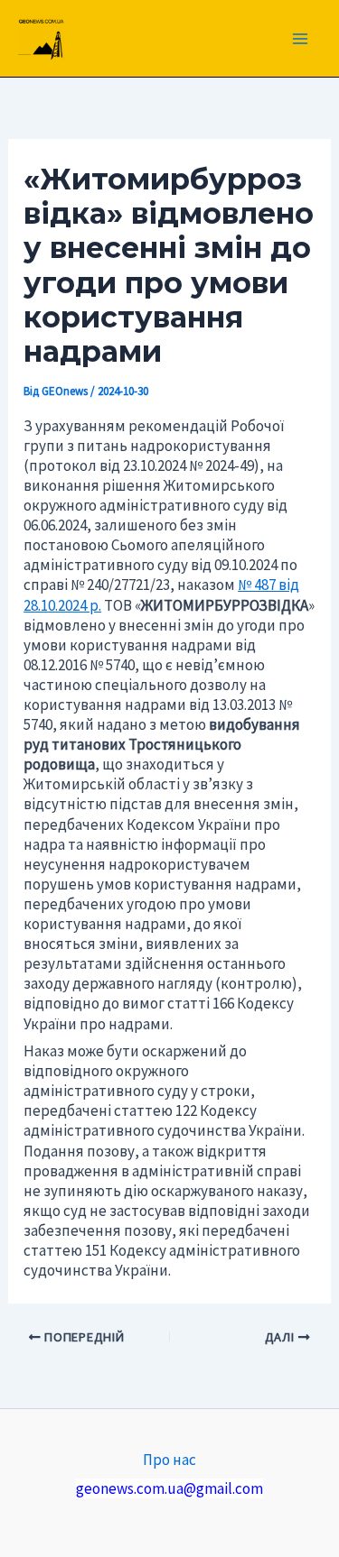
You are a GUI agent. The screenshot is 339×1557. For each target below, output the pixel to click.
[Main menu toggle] (301, 39)
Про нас (169, 1459)
